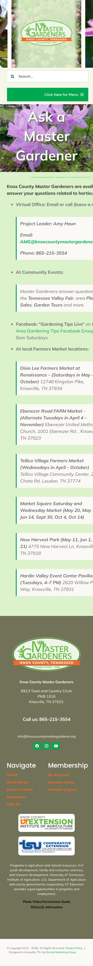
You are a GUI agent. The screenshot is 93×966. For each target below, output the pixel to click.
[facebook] (37, 746)
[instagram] (46, 746)
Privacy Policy (73, 948)
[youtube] (56, 746)
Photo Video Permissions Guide (46, 902)
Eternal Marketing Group (61, 952)
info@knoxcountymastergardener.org (46, 736)
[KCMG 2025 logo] (46, 21)
